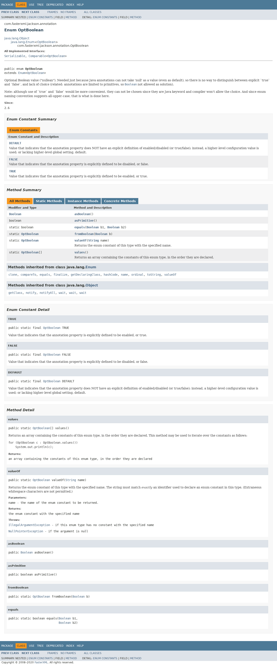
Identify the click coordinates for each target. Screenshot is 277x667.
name (124, 274)
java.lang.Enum (23, 42)
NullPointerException (25, 531)
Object (91, 285)
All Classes (92, 12)
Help (80, 4)
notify (31, 292)
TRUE (12, 171)
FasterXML (41, 662)
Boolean (15, 214)
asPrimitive (83, 220)
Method (71, 17)
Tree (40, 4)
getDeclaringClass (85, 274)
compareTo (28, 274)
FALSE (13, 159)
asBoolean (82, 214)
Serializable (14, 56)
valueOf (80, 240)
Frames (52, 12)
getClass (15, 292)
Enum (21, 73)
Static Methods (49, 201)
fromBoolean (83, 234)
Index (70, 4)
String (93, 240)
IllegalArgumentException (29, 525)
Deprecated (54, 4)
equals (79, 227)
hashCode (111, 274)
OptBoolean (46, 42)
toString (154, 274)
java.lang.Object (16, 38)
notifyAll (47, 292)
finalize (60, 274)
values (79, 252)
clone (12, 274)
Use (31, 4)
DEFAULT (15, 143)
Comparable (37, 56)
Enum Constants (41, 17)
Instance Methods (83, 201)
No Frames (68, 12)
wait (62, 292)
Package (7, 4)
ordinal (137, 274)
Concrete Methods (120, 201)
